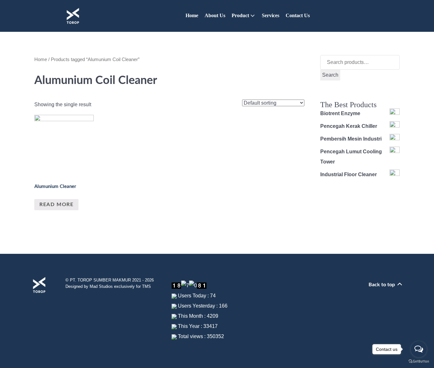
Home (40, 59)
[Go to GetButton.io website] (419, 361)
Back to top (382, 284)
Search (330, 75)
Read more (56, 204)
